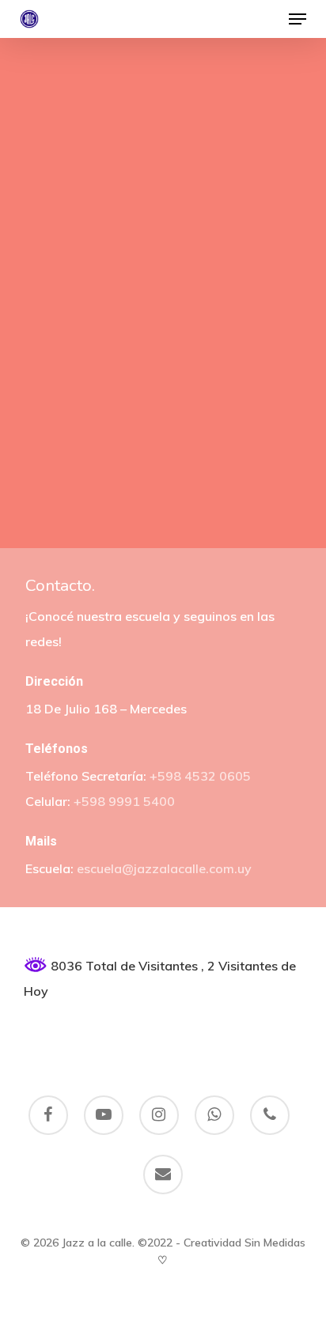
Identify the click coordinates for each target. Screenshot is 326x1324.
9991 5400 (141, 801)
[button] (297, 19)
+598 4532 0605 (200, 776)
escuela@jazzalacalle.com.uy (164, 868)
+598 (89, 801)
